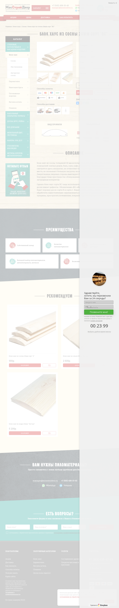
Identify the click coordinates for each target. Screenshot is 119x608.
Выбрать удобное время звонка (99, 332)
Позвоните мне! (99, 312)
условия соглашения (96, 320)
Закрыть (112, 3)
